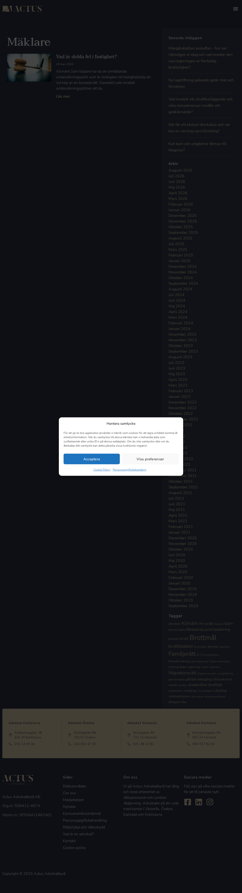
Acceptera (91, 459)
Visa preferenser (150, 459)
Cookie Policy (101, 470)
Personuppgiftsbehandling (129, 470)
